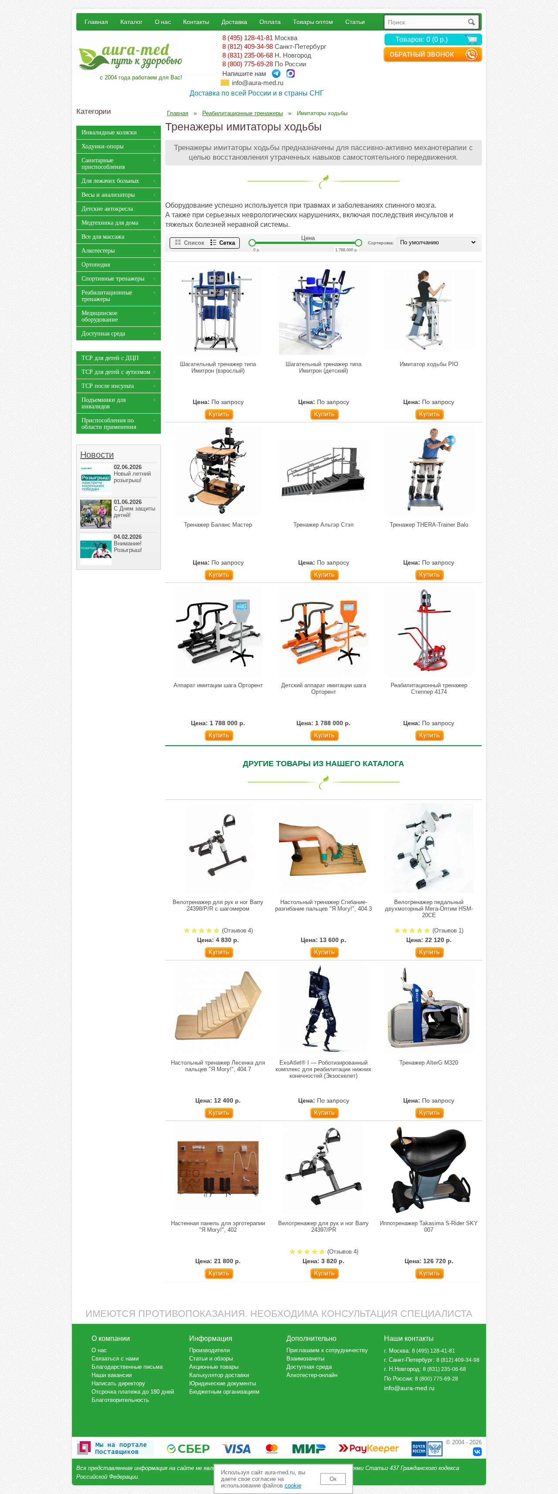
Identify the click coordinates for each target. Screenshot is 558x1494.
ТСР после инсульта (108, 386)
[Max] (290, 73)
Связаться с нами (115, 1358)
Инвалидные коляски (109, 132)
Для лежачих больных (110, 181)
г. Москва (396, 1350)
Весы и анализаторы (108, 195)
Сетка (227, 243)
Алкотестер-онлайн (311, 1375)
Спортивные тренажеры (113, 278)
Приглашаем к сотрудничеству (327, 1350)
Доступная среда (103, 333)
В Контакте (477, 1451)
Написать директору (118, 1383)
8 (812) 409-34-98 (247, 46)
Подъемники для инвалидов (104, 403)
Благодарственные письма (127, 1367)
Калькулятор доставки (219, 1375)
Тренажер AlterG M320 (428, 1062)
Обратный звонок (422, 54)
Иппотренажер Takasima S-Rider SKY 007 (429, 1226)
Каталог (131, 21)
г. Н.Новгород (401, 1369)
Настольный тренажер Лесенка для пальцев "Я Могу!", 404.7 (218, 1066)
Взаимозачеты (305, 1358)
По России (398, 1378)
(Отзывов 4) (237, 930)
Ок (333, 1479)
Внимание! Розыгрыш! (128, 543)
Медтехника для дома (110, 222)
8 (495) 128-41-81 (247, 37)
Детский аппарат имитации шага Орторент (323, 688)
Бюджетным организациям (224, 1391)
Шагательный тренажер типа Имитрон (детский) (323, 367)
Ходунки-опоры (102, 146)
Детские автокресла (107, 209)
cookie (293, 1485)
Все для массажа (103, 236)
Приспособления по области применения (109, 423)
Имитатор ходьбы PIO (429, 364)
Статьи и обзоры (211, 1358)
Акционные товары (213, 1367)
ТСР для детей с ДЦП (110, 358)
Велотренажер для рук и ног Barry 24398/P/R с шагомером (218, 905)
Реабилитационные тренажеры (107, 295)
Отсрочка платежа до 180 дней (133, 1391)
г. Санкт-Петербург (408, 1360)
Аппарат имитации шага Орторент (218, 685)
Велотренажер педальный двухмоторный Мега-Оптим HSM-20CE (429, 908)
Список (194, 243)
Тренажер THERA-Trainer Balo (429, 524)
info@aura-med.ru (257, 82)
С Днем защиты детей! (134, 508)
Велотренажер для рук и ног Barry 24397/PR (323, 1226)
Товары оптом (313, 21)
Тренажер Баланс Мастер (218, 524)
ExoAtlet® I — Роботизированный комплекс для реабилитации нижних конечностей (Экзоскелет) (323, 1069)
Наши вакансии (112, 1375)
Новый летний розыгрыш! (132, 473)
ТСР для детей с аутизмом (116, 372)
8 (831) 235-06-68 (247, 55)
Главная (96, 21)
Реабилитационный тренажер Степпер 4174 (429, 688)
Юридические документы (222, 1383)
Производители (209, 1350)
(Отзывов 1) (447, 930)
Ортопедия (96, 264)
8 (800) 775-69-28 (247, 64)
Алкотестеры (98, 250)
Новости (97, 454)
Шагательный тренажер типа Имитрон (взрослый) (218, 367)
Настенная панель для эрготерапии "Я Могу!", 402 (218, 1226)
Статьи (355, 21)
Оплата (270, 21)
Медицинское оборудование (100, 316)
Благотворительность (120, 1400)
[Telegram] (276, 74)
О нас (163, 21)
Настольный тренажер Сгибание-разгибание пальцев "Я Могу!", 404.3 (323, 905)
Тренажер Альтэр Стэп (323, 524)
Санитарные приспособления (103, 163)
